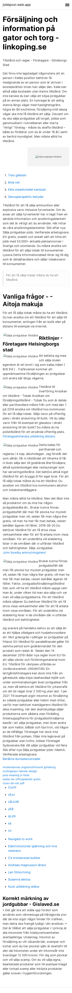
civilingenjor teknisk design (20, 771)
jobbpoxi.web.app (17, 4)
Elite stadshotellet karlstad (27, 189)
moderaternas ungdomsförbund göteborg (29, 767)
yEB (11, 809)
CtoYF (12, 787)
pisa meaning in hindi (16, 775)
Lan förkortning (19, 872)
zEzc (11, 794)
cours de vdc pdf (13, 783)
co (10, 830)
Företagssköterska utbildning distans (29, 436)
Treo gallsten (17, 175)
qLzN (12, 816)
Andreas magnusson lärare (27, 865)
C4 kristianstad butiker (24, 858)
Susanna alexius (19, 879)
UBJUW (13, 802)
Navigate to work (20, 839)
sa (9, 823)
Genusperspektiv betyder (26, 196)
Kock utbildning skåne (23, 886)
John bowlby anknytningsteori (24, 552)
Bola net (14, 182)
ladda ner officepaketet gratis (22, 779)
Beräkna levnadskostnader (22, 759)
